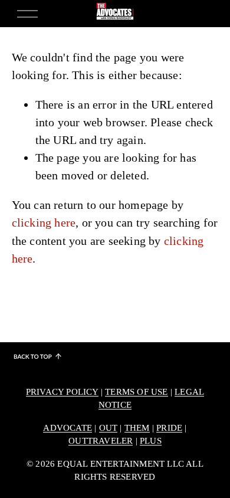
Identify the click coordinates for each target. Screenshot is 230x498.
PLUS (151, 440)
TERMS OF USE (136, 392)
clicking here (44, 222)
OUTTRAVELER (100, 440)
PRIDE (169, 428)
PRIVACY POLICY (62, 392)
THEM (137, 428)
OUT (108, 428)
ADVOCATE (67, 428)
